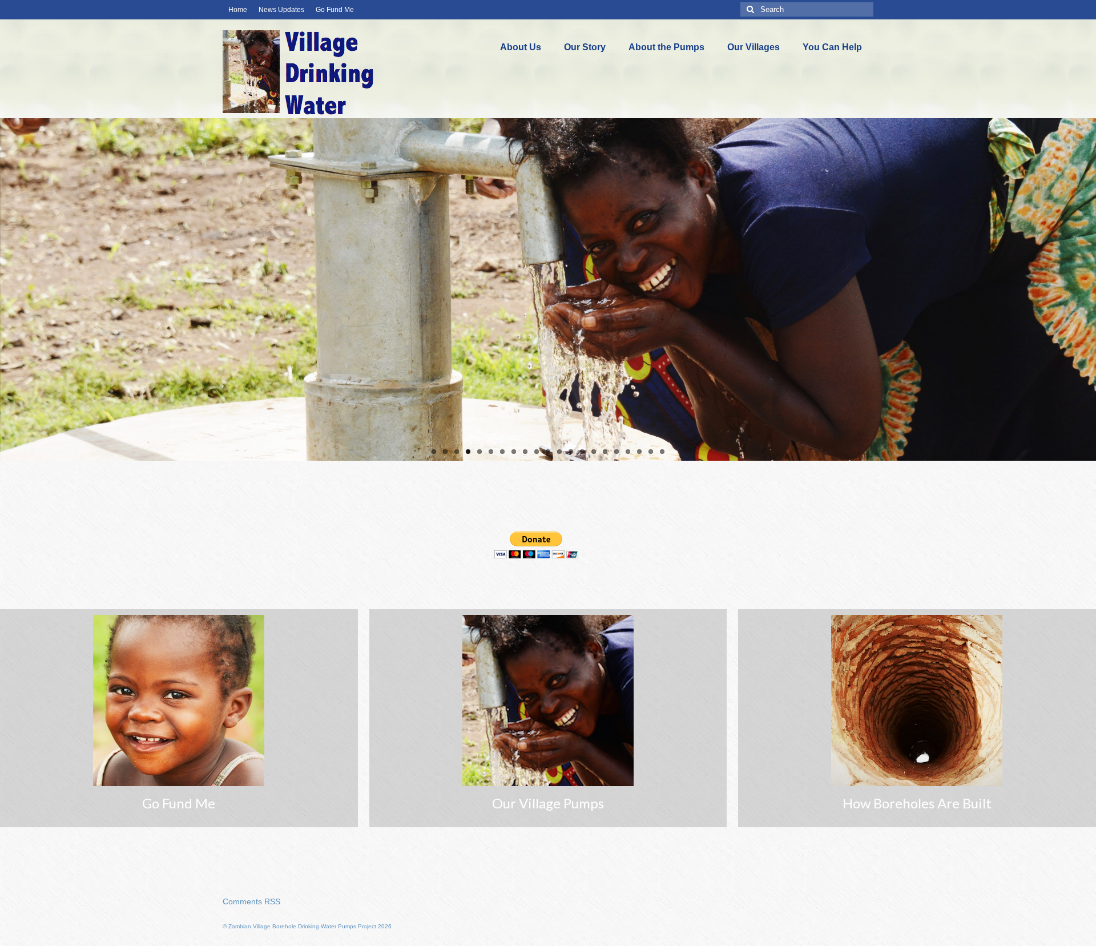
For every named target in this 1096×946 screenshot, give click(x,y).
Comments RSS (251, 901)
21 (662, 451)
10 (536, 451)
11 (548, 451)
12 (559, 451)
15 (593, 451)
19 (639, 451)
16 (605, 451)
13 (571, 451)
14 (582, 451)
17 (616, 451)
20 (650, 451)
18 (628, 451)
